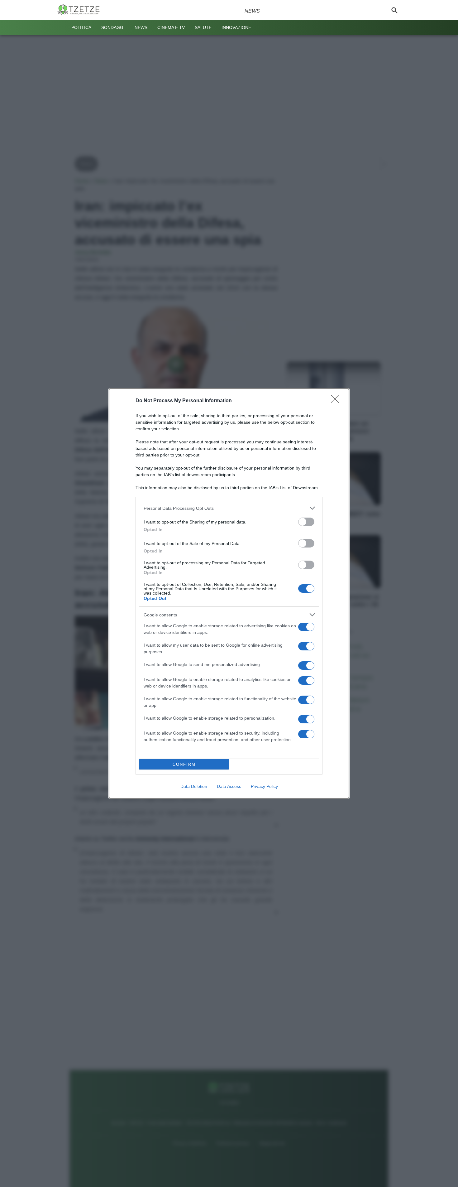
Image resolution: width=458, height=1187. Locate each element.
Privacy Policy (264, 786)
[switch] (306, 522)
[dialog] (229, 593)
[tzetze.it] (81, 10)
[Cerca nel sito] (394, 10)
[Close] (337, 401)
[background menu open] (61, 27)
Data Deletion (193, 786)
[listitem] (229, 508)
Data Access (229, 786)
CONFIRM (184, 764)
